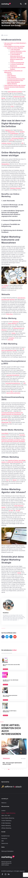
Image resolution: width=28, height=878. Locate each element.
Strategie (3, 287)
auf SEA (11, 510)
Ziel (22, 143)
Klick (7, 480)
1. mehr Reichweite (15, 49)
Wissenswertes (5, 16)
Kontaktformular (5, 836)
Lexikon (3, 810)
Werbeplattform (5, 164)
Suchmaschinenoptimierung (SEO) (16, 78)
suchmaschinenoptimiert (13, 375)
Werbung (11, 140)
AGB (2, 841)
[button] (20, 4)
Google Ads (4, 419)
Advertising (16, 321)
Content (6, 285)
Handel (19, 572)
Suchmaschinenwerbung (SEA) (15, 80)
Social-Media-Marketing (13, 82)
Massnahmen (11, 131)
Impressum (4, 838)
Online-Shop (9, 314)
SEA (10, 422)
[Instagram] (5, 874)
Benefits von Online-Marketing (15, 48)
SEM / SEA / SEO (5, 815)
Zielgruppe (10, 339)
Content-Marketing (6, 820)
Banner (15, 480)
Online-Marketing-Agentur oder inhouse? (15, 85)
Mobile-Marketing (6, 825)
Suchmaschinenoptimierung (12, 383)
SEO (24, 383)
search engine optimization (13, 393)
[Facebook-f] (2, 874)
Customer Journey (6, 143)
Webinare (3, 802)
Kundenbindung (14, 133)
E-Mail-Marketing (11, 77)
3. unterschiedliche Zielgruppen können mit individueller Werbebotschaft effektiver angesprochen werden (17, 58)
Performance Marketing (17, 138)
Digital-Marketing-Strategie (15, 91)
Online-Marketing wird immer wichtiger (14, 46)
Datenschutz (4, 843)
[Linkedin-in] (8, 874)
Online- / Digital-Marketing (8, 813)
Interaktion (11, 338)
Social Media (4, 433)
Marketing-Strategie (15, 188)
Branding (22, 131)
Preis (12, 106)
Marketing (8, 130)
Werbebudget (4, 422)
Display (13, 333)
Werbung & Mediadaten (7, 851)
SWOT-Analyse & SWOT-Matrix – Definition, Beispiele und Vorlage (12, 763)
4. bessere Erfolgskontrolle (17, 62)
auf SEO (18, 510)
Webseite (9, 74)
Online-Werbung (11, 75)
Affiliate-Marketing (12, 83)
